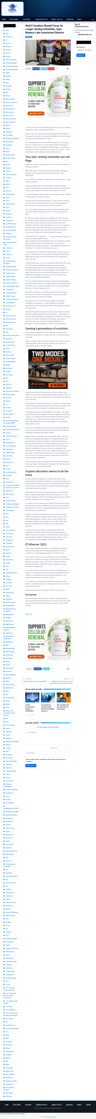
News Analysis (10, 684)
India (7, 497)
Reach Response (51, 1117)
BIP (7, 92)
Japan (8, 527)
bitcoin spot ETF (11, 122)
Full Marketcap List (84, 34)
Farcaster (9, 411)
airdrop (8, 43)
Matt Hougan (10, 624)
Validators (9, 1041)
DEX (7, 332)
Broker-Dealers (10, 158)
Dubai (7, 348)
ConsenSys (9, 248)
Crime (8, 251)
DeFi (7, 325)
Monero (8, 665)
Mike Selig (9, 658)
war (7, 1061)
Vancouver (9, 1045)
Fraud (7, 439)
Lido (7, 569)
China (7, 201)
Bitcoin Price (10, 115)
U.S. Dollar (9, 1006)
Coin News (26, 19)
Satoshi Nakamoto (11, 851)
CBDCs (8, 184)
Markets (8, 617)
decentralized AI (11, 322)
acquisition (9, 37)
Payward (8, 768)
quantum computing (12, 811)
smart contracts (11, 883)
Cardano (8, 178)
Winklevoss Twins (11, 1081)
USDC (7, 1035)
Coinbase (9, 217)
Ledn (7, 566)
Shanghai (9, 873)
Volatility (8, 1055)
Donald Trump (10, 342)
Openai (8, 728)
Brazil (7, 151)
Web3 (7, 1064)
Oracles (8, 748)
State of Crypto (10, 915)
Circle (7, 207)
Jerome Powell (10, 530)
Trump (8, 984)
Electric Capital (10, 358)
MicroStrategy (10, 652)
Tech (7, 935)
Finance (8, 433)
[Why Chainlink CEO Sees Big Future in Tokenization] (64, 697)
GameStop (9, 456)
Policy (8, 774)
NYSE (7, 707)
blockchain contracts (12, 138)
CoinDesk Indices (11, 223)
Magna (8, 596)
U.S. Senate (9, 1018)
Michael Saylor (10, 648)
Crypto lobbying (11, 279)
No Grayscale (10, 697)
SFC (7, 869)
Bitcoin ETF (9, 105)
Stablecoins (9, 905)
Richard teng (10, 828)
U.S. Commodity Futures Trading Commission (9, 996)
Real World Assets (11, 815)
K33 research (10, 546)
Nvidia (8, 701)
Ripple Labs (9, 834)
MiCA (7, 645)
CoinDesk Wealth (11, 230)
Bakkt (7, 73)
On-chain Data (10, 725)
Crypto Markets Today (12, 286)
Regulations (9, 821)
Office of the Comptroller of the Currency (9, 713)
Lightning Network (11, 573)
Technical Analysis (11, 938)
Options (8, 745)
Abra (7, 33)
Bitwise (8, 128)
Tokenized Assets (11, 961)
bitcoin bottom (10, 99)
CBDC (7, 181)
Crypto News (10, 289)
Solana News (10, 892)
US (7, 1032)
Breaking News (10, 155)
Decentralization (11, 319)
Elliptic (8, 365)
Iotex (7, 514)
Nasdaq (8, 678)
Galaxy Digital (10, 452)
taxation (8, 932)
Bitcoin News (10, 112)
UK (7, 1022)
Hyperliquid (9, 491)
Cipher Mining (10, 204)
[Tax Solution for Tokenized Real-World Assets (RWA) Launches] (48, 697)
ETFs (7, 381)
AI (6, 40)
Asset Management (12, 69)
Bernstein (9, 86)
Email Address (80, 47)
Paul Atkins (9, 758)
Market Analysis (11, 602)
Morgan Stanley (10, 675)
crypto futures (10, 273)
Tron (7, 981)
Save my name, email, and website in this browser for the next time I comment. (46, 760)
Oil (7, 718)
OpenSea (8, 731)
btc (7, 161)
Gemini (8, 459)
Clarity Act (9, 214)
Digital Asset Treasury (12, 335)
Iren (7, 523)
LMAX (7, 589)
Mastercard (9, 621)
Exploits (8, 401)
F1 (6, 404)
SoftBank (8, 889)
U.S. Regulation (10, 1010)
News (7, 681)
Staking (8, 909)
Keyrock (8, 553)
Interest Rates (10, 510)
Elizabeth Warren (11, 361)
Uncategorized (10, 1025)
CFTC (7, 187)
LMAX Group (9, 592)
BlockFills (9, 145)
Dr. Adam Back (10, 345)
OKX (7, 722)
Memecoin (9, 633)
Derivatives (9, 329)
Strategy (8, 922)
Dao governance (11, 315)
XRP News (9, 1096)
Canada (8, 171)
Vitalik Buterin (10, 1051)
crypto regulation (11, 293)
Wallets (8, 1058)
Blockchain (9, 135)
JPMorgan (9, 543)
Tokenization (10, 958)
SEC (7, 857)
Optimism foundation (12, 741)
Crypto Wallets (10, 302)
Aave (7, 30)
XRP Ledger (9, 1093)
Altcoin (8, 53)
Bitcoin (8, 96)
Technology (29, 36)
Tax (7, 928)
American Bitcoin (11, 59)
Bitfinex (8, 125)
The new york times (12, 948)
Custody (8, 309)
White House (10, 1071)
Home (4, 19)
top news (9, 965)
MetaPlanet (9, 642)
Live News (9, 582)
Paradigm (9, 754)
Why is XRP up (10, 1074)
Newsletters (9, 688)
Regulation (9, 818)
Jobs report (9, 533)
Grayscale (9, 475)
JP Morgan (9, 540)
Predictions (9, 793)
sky (7, 879)
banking (8, 76)
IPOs (7, 517)
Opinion (8, 735)
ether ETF (9, 384)
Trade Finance (10, 971)
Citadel (8, 210)
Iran (7, 520)
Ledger (8, 563)
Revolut (8, 825)
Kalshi (8, 550)
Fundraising (9, 449)
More (79, 19)
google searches (11, 472)
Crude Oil (9, 254)
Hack (7, 479)
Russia (8, 841)
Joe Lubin (9, 537)
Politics (8, 777)
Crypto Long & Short (12, 283)
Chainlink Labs (10, 194)
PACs (7, 751)
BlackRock (9, 132)
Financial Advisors (11, 436)
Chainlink (8, 191)
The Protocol (10, 951)
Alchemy (8, 50)
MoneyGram (9, 668)
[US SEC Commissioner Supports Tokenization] (32, 697)
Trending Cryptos (41, 19)
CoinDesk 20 (9, 220)
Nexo (7, 691)
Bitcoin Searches (11, 119)
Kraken (8, 556)
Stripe (7, 925)
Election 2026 (10, 355)
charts (8, 197)
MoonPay (9, 671)
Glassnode (9, 462)
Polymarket (9, 781)
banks (8, 79)
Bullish (8, 164)
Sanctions (9, 848)
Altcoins (8, 56)
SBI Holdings (10, 854)
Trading (88, 1105)
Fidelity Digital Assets (12, 429)
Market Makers (10, 605)
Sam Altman (9, 844)
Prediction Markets (12, 789)
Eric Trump (9, 375)
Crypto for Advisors (12, 270)
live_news (9, 586)
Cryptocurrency (10, 306)
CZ (7, 312)
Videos (8, 1048)
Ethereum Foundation (12, 391)
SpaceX (8, 899)
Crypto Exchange (11, 266)
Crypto (8, 258)
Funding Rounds (11, 446)
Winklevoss (9, 1077)
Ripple (8, 831)
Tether (8, 945)
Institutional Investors (12, 507)
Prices (8, 796)
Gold (7, 465)
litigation (9, 579)
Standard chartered (12, 912)
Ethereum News (10, 394)
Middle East (9, 655)
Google (8, 469)
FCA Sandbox (10, 414)
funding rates (10, 442)
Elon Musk (9, 368)
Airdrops (8, 46)
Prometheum (10, 803)
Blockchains (9, 141)
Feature (8, 417)
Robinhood (9, 838)
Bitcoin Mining (10, 109)
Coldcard (9, 233)
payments (9, 764)
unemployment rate (12, 1028)
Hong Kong (9, 482)
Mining (8, 661)
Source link (29, 614)
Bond (7, 148)
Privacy (8, 799)
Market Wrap (10, 614)
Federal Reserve (11, 426)
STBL (7, 919)
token (7, 955)
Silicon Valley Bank (11, 876)
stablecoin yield (11, 902)
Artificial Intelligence (12, 66)
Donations (70, 19)
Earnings (8, 352)
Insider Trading (10, 500)
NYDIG (8, 704)
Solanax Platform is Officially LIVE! (34, 681)
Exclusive (9, 398)
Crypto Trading (10, 296)
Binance (8, 89)
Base (7, 82)
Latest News (13, 19)
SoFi (7, 886)
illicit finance (10, 494)
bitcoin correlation (11, 102)
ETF (7, 378)
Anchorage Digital (11, 63)
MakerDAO (9, 599)
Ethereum (9, 388)
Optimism (9, 738)
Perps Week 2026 (11, 771)
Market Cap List (57, 19)
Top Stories (9, 968)
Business (9, 168)
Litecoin (8, 576)
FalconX (8, 407)
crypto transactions (12, 299)
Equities (8, 371)
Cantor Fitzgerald (11, 174)
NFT (7, 694)
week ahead (9, 1068)
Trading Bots (10, 974)
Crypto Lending (10, 276)
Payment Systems (11, 761)
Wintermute (9, 1084)
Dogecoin (9, 338)
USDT (7, 1038)
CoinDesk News (10, 227)
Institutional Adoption (12, 504)
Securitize (9, 861)
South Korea (9, 896)
